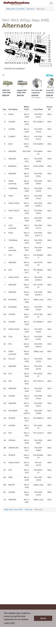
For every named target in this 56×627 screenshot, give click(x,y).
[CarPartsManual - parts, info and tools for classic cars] (16, 3)
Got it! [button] (43, 618)
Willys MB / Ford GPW (15, 9)
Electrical (30, 9)
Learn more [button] (9, 623)
